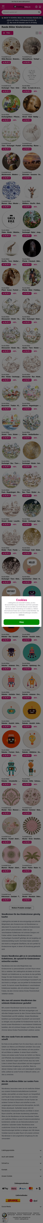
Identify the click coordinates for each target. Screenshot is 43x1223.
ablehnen (21, 615)
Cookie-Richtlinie (31, 611)
